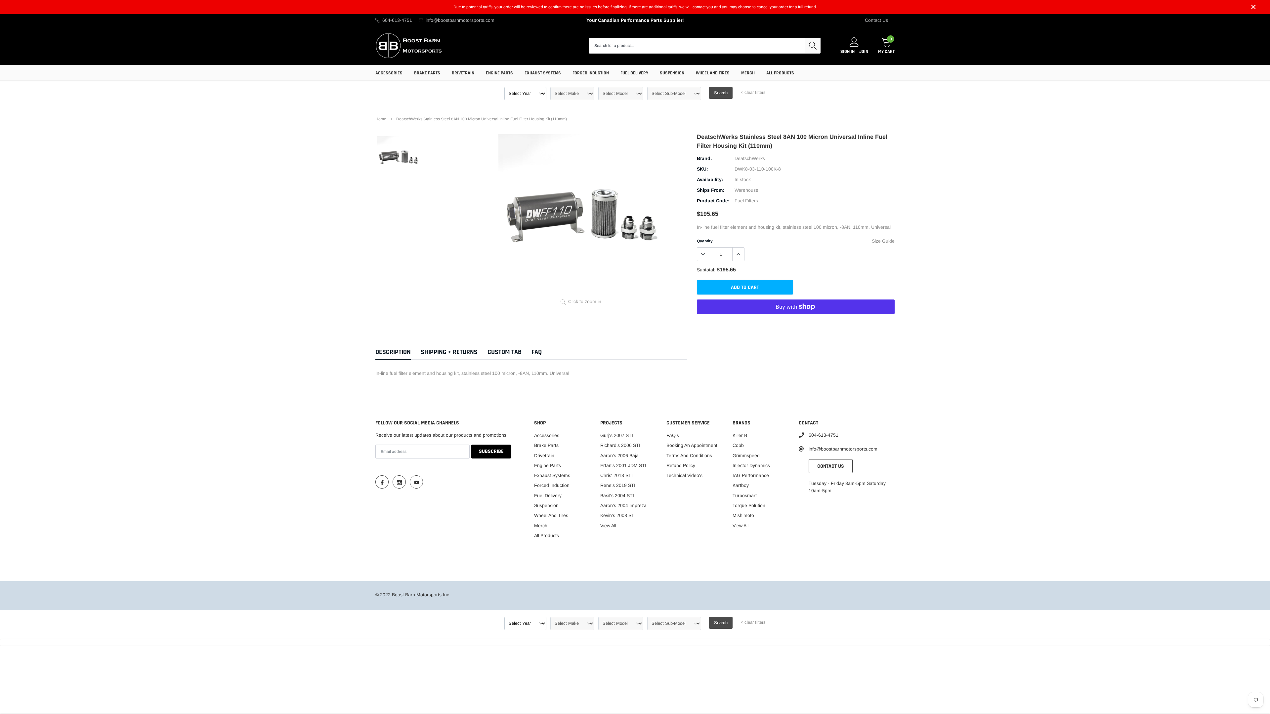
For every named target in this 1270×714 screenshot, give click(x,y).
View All (608, 525)
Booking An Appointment (691, 445)
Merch (748, 73)
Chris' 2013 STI (616, 475)
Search (721, 92)
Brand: (704, 158)
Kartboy (741, 485)
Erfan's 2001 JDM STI (623, 465)
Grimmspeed (746, 455)
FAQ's (672, 435)
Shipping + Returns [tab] (449, 352)
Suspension (672, 73)
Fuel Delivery (634, 73)
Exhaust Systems (543, 73)
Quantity (705, 241)
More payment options (796, 323)
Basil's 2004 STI (617, 495)
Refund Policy (680, 465)
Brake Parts (427, 73)
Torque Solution (749, 505)
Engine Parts (499, 73)
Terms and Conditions (689, 455)
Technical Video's (684, 475)
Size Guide (883, 241)
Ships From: (710, 190)
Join (863, 51)
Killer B (740, 435)
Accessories (388, 73)
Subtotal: (706, 269)
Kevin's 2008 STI (618, 515)
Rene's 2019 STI (617, 485)
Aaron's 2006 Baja (619, 455)
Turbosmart (745, 495)
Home (380, 119)
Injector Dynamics (751, 465)
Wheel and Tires (713, 73)
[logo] (409, 45)
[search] (813, 46)
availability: (710, 179)
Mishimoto (743, 515)
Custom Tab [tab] (504, 352)
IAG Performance (751, 475)
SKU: (702, 169)
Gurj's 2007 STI (616, 435)
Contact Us (876, 20)
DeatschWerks (750, 158)
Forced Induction (590, 73)
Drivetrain (463, 73)
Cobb (738, 445)
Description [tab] (393, 352)
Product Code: (713, 200)
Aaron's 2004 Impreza (623, 505)
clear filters (753, 92)
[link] (398, 157)
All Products (780, 73)
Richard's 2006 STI (620, 445)
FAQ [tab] (536, 352)
